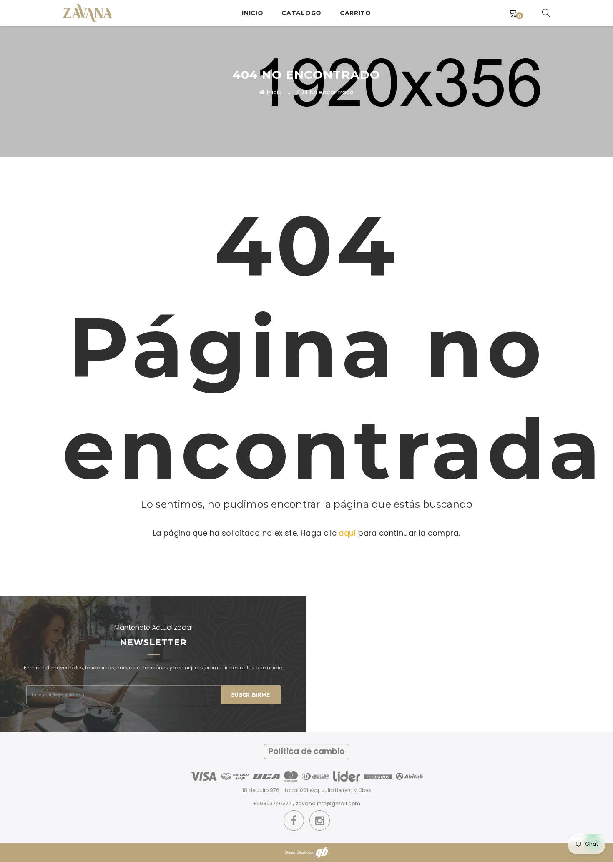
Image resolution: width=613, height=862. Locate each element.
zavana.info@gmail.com (328, 803)
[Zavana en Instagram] (319, 821)
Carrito (355, 13)
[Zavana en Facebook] (293, 821)
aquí (347, 533)
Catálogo (301, 13)
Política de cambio (307, 751)
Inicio (252, 13)
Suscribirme (250, 695)
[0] (513, 13)
